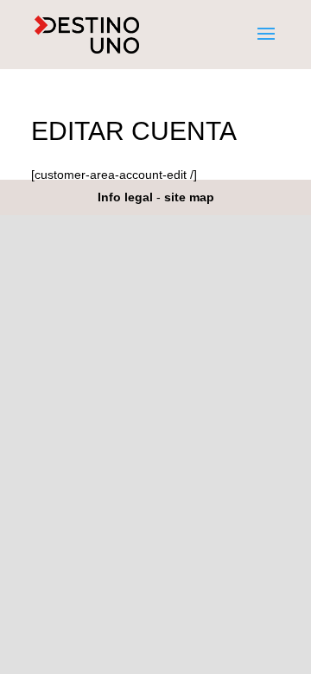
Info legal (125, 197)
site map (189, 197)
